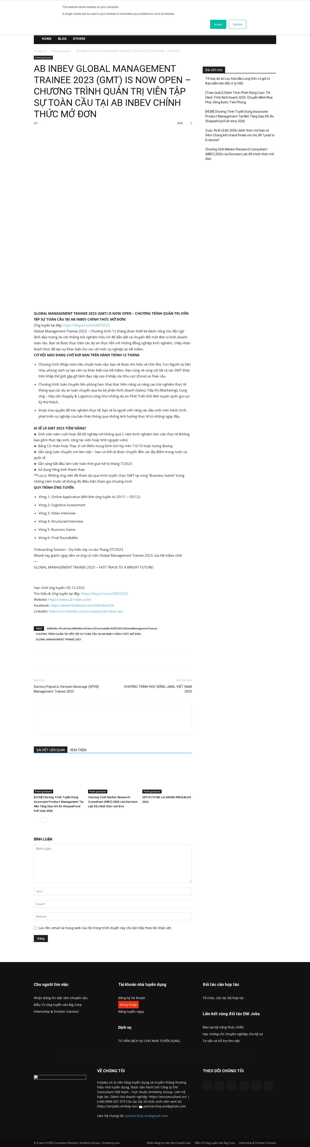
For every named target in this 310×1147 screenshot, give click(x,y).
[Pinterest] (86, 133)
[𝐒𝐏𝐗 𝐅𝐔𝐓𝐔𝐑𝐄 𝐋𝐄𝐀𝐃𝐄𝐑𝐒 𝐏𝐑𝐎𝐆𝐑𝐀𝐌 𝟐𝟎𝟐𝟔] (167, 776)
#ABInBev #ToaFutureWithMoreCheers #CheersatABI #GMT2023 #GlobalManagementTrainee (102, 628)
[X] (76, 133)
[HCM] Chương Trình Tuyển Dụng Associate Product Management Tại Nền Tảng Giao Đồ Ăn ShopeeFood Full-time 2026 (239, 116)
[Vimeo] (243, 1085)
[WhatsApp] (97, 133)
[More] (108, 133)
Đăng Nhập (128, 1004)
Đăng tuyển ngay (131, 1011)
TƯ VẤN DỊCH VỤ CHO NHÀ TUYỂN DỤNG (149, 1041)
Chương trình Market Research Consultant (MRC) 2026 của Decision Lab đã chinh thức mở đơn (113, 801)
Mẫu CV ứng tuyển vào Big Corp (58, 1004)
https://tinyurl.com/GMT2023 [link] (86, 325)
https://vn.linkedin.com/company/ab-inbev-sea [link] (86, 611)
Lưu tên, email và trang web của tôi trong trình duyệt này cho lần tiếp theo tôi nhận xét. (105, 928)
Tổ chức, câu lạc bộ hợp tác (223, 998)
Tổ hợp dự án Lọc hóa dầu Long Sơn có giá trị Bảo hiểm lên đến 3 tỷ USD (237, 81)
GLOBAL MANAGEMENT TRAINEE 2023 (58, 639)
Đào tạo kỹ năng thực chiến (223, 1027)
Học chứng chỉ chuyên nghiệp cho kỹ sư (233, 1034)
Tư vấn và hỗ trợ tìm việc (221, 1041)
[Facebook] (65, 133)
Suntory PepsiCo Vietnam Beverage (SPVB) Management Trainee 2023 (66, 689)
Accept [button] (218, 24)
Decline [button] (237, 24)
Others (79, 38)
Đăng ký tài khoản (131, 998)
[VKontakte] (256, 1085)
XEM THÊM (78, 750)
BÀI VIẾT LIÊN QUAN (51, 750)
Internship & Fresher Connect (56, 1011)
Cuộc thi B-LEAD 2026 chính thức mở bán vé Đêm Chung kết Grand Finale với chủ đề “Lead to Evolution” (240, 135)
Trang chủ (40, 51)
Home (47, 38)
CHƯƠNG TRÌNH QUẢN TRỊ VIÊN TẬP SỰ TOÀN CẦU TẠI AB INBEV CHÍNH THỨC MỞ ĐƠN (88, 634)
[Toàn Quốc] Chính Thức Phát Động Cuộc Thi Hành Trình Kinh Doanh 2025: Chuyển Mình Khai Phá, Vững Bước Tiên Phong (239, 97)
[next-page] (44, 820)
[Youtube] (268, 1085)
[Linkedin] (219, 1085)
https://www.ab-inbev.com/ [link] (69, 599)
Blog (62, 38)
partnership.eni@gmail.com (146, 1116)
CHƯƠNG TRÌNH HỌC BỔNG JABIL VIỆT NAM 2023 (158, 689)
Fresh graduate (61, 51)
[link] (82, 605)
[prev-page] (36, 820)
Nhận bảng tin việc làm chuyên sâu (61, 998)
